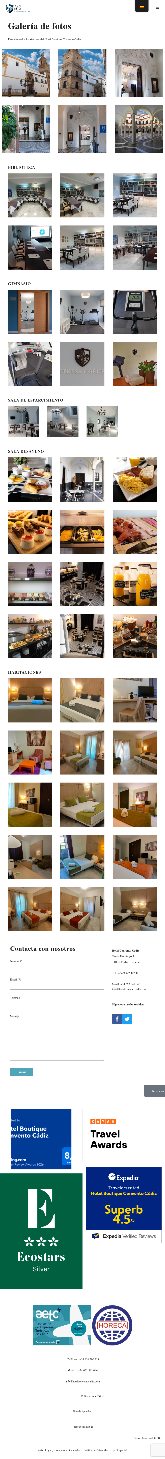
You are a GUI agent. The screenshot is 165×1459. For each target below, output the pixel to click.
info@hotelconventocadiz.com (82, 1381)
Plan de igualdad (83, 1411)
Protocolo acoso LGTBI (146, 1438)
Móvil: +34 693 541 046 (83, 1370)
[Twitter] (127, 1019)
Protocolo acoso (82, 1426)
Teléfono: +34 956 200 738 (82, 1359)
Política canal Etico (92, 1396)
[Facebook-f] (117, 1019)
